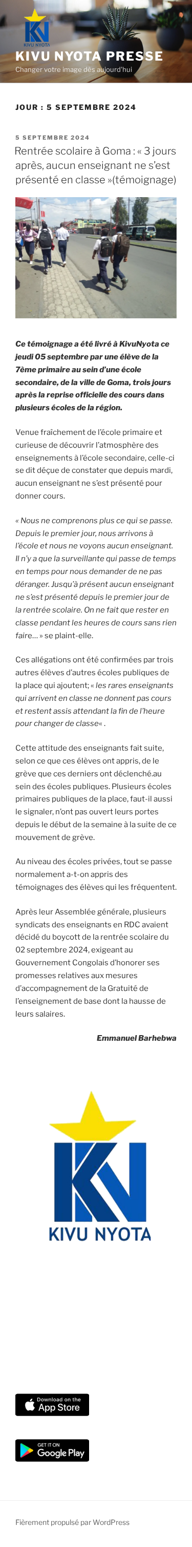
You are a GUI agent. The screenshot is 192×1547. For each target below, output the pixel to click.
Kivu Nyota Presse (89, 56)
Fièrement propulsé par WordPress (72, 1522)
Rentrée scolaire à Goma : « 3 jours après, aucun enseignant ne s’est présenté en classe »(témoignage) (95, 165)
